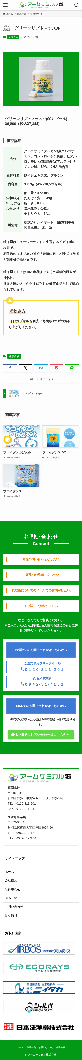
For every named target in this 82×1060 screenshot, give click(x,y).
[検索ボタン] (77, 5)
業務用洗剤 (12, 889)
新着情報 (11, 915)
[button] (10, 368)
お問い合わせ (14, 906)
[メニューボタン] (5, 5)
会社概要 (11, 880)
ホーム (9, 871)
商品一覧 (11, 898)
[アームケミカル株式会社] (41, 5)
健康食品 (13, 37)
